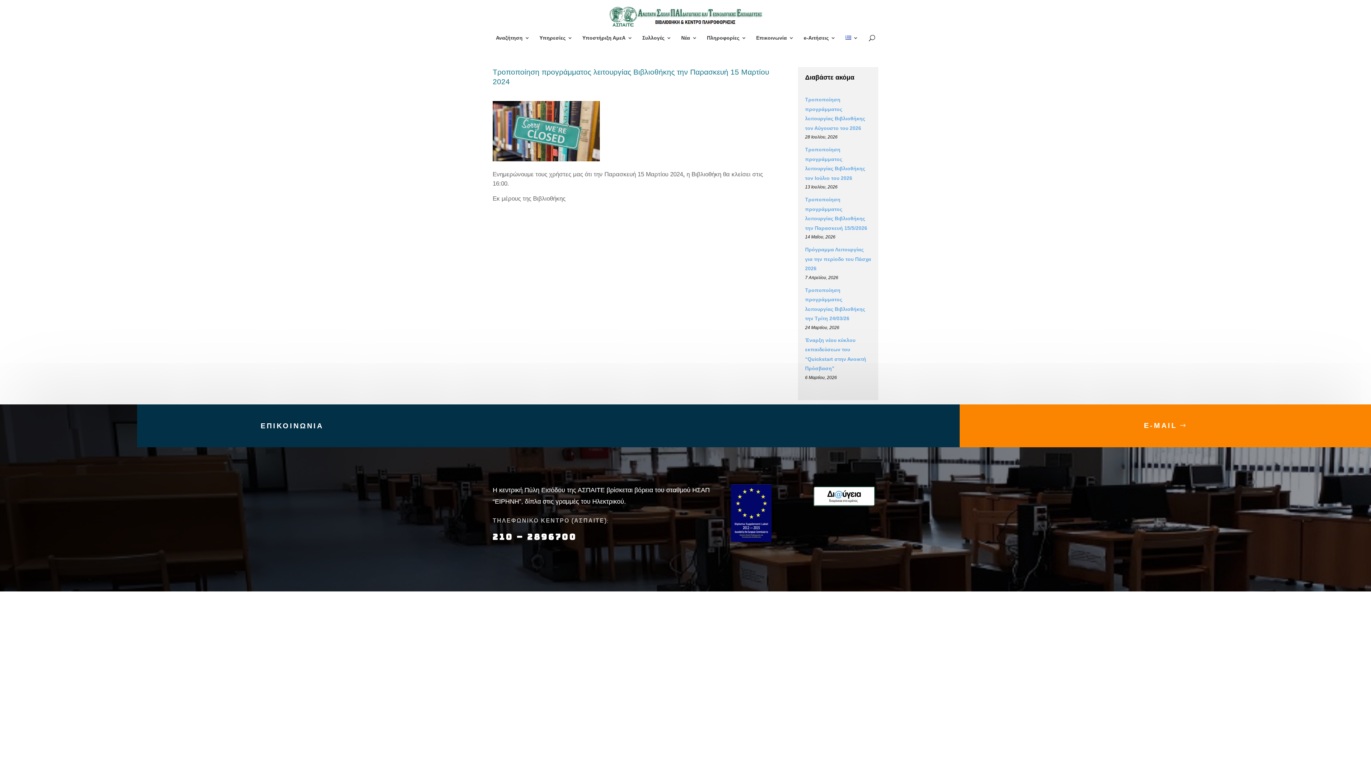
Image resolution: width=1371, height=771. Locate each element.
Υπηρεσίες (552, 38)
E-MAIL (1160, 425)
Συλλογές (653, 38)
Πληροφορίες (723, 38)
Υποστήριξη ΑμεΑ (604, 38)
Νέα (685, 38)
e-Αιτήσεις (816, 38)
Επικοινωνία (771, 38)
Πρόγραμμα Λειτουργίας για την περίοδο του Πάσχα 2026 (838, 259)
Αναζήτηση (509, 38)
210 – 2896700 (536, 536)
